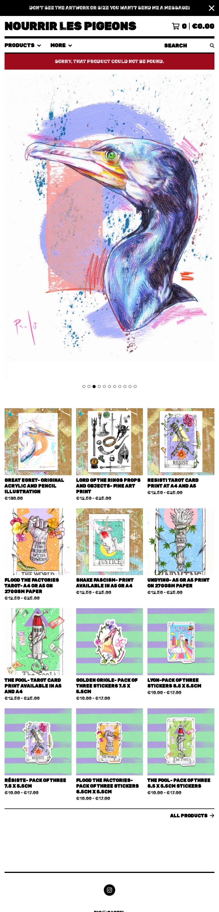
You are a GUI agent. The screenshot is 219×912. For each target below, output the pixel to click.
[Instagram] (109, 890)
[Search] (212, 45)
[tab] (83, 386)
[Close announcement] (211, 8)
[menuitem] (23, 45)
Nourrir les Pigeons (70, 26)
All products (189, 815)
